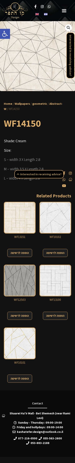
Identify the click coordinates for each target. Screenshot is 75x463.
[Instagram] (70, 173)
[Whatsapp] (64, 179)
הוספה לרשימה (20, 253)
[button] (5, 34)
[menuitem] (37, 14)
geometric (39, 104)
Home (8, 104)
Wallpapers (22, 104)
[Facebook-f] (64, 173)
